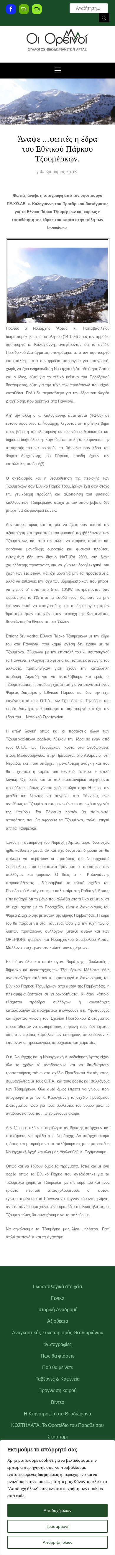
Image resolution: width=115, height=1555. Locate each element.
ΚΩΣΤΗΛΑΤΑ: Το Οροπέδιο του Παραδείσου (57, 1425)
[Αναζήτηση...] (104, 17)
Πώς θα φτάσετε (57, 1356)
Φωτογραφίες (57, 1344)
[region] (57, 1497)
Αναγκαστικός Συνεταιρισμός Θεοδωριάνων (57, 1332)
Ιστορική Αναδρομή (57, 1309)
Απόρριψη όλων (57, 1542)
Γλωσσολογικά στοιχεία (57, 1286)
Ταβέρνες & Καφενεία (58, 1379)
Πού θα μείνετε (57, 1367)
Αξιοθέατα (57, 1321)
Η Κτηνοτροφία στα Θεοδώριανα (57, 1414)
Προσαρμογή (57, 1526)
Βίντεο (57, 1402)
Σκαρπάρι (57, 1437)
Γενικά (57, 1298)
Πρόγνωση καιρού (57, 1390)
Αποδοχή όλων (57, 1510)
